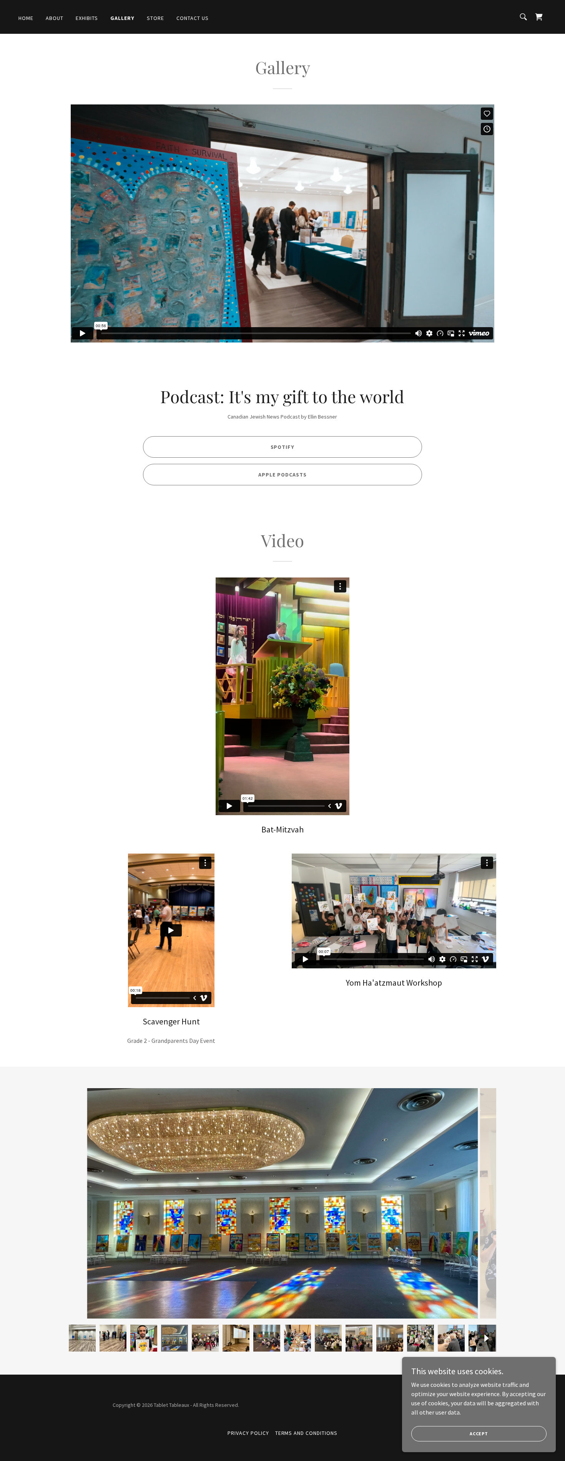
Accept (479, 1433)
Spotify (283, 446)
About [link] (54, 18)
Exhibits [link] (87, 18)
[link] (539, 17)
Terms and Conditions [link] (306, 1433)
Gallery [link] (122, 18)
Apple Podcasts (282, 474)
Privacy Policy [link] (248, 1433)
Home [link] (25, 18)
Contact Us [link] (192, 18)
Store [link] (155, 18)
